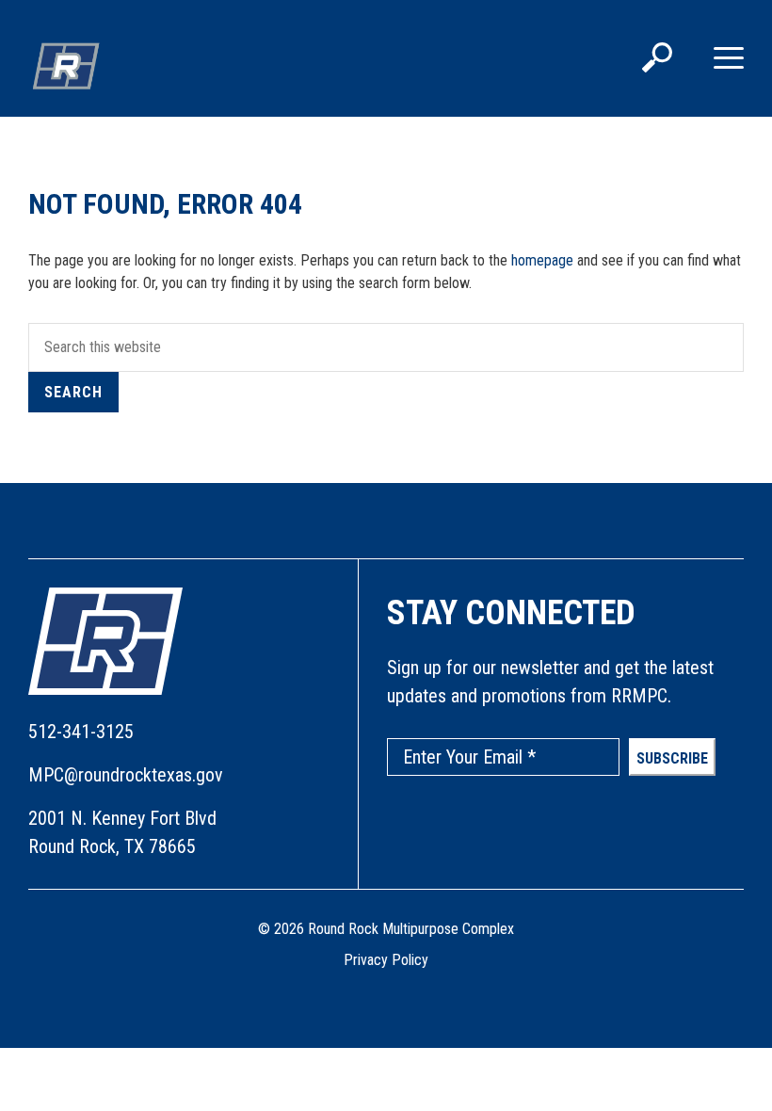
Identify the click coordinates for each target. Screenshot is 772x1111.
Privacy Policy (386, 960)
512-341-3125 (81, 731)
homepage (542, 260)
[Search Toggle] (657, 59)
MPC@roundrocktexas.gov (125, 775)
